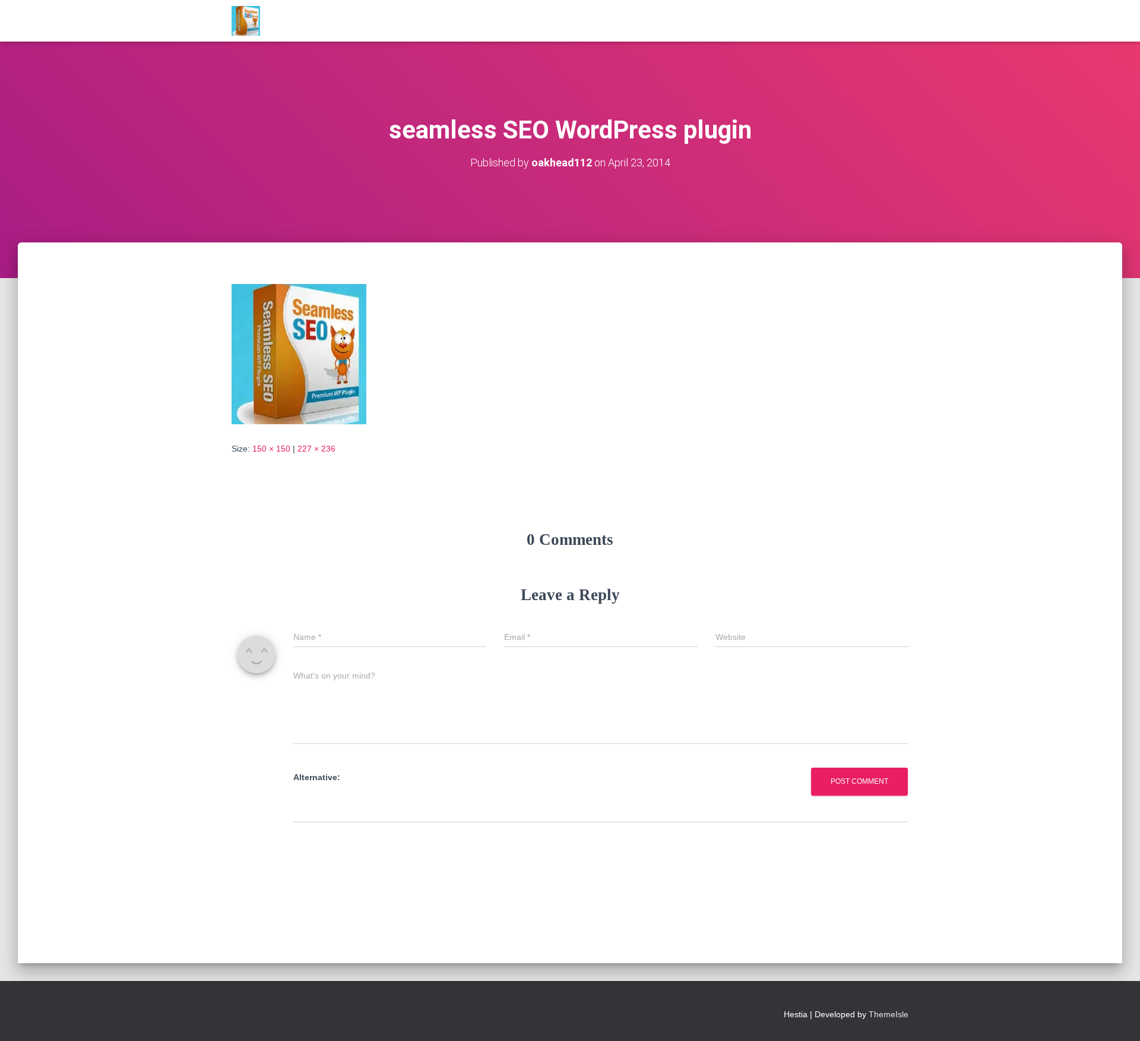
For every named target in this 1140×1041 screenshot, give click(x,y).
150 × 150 (271, 448)
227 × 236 (316, 448)
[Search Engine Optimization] (246, 21)
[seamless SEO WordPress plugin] (299, 353)
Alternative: (316, 777)
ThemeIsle (888, 1014)
